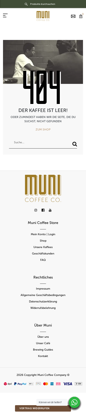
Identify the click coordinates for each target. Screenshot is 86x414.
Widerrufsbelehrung (43, 308)
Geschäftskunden (43, 253)
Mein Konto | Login (43, 234)
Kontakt (43, 356)
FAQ (43, 260)
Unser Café (43, 343)
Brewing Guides (43, 349)
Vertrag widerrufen (34, 408)
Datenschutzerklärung (43, 301)
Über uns (43, 337)
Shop (43, 240)
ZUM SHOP (43, 129)
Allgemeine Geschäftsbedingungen (43, 295)
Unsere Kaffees (43, 247)
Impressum (43, 288)
